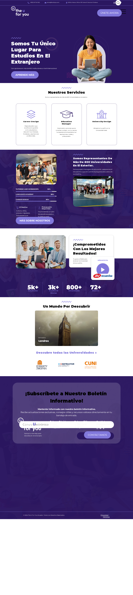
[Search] (118, 2)
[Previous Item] (39, 328)
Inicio (55, 424)
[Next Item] (93, 328)
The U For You (82, 424)
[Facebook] (100, 428)
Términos (106, 517)
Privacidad (104, 515)
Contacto (80, 426)
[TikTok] (104, 428)
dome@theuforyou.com (53, 2)
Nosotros (56, 426)
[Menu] (123, 11)
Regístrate (56, 428)
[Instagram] (114, 3)
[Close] (102, 269)
